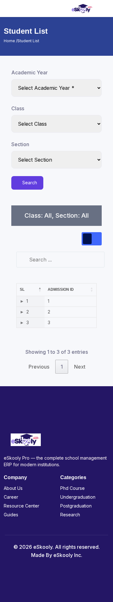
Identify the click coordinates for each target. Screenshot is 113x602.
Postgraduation (76, 505)
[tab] (87, 238)
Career (11, 497)
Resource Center (21, 505)
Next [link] (79, 367)
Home (10, 40)
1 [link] (62, 367)
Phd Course (72, 488)
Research (70, 514)
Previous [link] (39, 367)
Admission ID (61, 289)
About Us (13, 488)
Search (29, 182)
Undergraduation (77, 497)
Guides (11, 514)
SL (22, 289)
